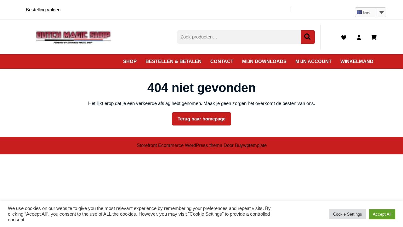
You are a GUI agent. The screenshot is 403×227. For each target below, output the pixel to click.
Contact (221, 61)
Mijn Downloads (264, 61)
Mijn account (313, 61)
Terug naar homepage (204, 121)
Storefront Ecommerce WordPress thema (179, 145)
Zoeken (308, 37)
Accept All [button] (382, 214)
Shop (130, 61)
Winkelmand (356, 61)
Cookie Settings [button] (347, 214)
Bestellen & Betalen (173, 61)
